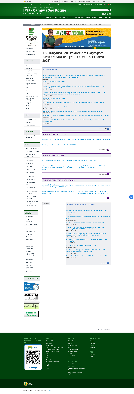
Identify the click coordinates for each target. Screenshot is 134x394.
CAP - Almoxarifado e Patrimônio (32, 192)
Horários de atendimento (30, 79)
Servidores (29, 244)
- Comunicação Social (47, 24)
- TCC (67, 24)
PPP (27, 90)
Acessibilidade (81, 4)
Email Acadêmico (63, 17)
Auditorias (29, 227)
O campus (29, 68)
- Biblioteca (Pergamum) (99, 24)
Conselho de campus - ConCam (54, 347)
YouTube (92, 343)
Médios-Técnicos (31, 119)
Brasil (29, 1)
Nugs (27, 108)
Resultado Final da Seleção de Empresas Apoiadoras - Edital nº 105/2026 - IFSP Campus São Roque (72, 111)
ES (110, 4)
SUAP (71, 17)
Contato (100, 17)
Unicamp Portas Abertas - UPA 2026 (53, 98)
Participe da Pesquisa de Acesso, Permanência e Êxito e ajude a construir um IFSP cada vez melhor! (73, 102)
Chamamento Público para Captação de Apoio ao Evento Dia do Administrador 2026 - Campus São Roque (57, 167)
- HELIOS (70, 24)
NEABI (27, 105)
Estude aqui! (29, 49)
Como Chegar (107, 17)
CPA (27, 93)
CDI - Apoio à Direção (32, 151)
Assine (91, 356)
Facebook (46, 203)
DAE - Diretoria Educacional (30, 155)
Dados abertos (30, 262)
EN (105, 4)
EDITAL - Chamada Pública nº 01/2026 (54, 82)
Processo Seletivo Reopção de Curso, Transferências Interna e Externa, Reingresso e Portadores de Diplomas (76, 139)
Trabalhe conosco (31, 51)
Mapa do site (89, 4)
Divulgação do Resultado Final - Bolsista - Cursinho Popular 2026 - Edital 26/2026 (93, 167)
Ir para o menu (37, 4)
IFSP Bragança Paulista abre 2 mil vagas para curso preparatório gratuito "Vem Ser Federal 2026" (73, 57)
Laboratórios (29, 163)
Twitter (92, 345)
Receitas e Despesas (29, 235)
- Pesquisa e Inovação (87, 24)
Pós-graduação (30, 125)
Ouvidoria (29, 272)
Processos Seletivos (31, 54)
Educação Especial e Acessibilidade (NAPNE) (32, 98)
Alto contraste (98, 4)
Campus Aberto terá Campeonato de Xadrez (56, 107)
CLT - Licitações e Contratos (31, 197)
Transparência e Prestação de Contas (31, 267)
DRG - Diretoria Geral (32, 148)
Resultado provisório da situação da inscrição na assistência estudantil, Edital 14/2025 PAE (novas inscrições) (85, 228)
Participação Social (31, 224)
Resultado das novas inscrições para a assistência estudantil (85, 223)
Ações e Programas (29, 220)
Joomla (49, 390)
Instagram (92, 347)
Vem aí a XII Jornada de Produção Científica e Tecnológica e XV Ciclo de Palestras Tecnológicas (93, 192)
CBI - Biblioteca (30, 179)
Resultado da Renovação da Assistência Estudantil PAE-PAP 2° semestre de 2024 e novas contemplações (85, 250)
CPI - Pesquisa (30, 166)
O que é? (92, 354)
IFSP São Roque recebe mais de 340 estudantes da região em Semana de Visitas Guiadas (69, 160)
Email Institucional (79, 17)
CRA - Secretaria (31, 177)
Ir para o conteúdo (27, 4)
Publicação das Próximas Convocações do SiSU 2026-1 (59, 145)
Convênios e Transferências (30, 230)
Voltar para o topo (105, 329)
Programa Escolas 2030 (52, 351)
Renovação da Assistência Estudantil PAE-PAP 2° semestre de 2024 (86, 256)
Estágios (28, 103)
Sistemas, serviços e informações (32, 137)
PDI (27, 88)
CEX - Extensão (30, 169)
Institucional (29, 216)
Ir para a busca (46, 4)
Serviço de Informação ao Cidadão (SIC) (30, 253)
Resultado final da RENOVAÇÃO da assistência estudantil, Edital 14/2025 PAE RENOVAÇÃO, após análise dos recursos (86, 234)
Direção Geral (30, 71)
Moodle (55, 17)
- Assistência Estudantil (59, 24)
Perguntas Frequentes (29, 258)
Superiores (29, 122)
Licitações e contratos (29, 240)
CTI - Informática (31, 206)
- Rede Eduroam (77, 24)
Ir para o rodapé (55, 4)
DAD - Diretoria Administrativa (30, 160)
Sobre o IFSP (29, 65)
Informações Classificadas (30, 247)
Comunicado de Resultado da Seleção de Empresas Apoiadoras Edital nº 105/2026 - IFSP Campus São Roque (75, 115)
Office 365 (49, 17)
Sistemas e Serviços (91, 17)
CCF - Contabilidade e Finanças (32, 202)
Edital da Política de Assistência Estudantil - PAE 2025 (82, 245)
